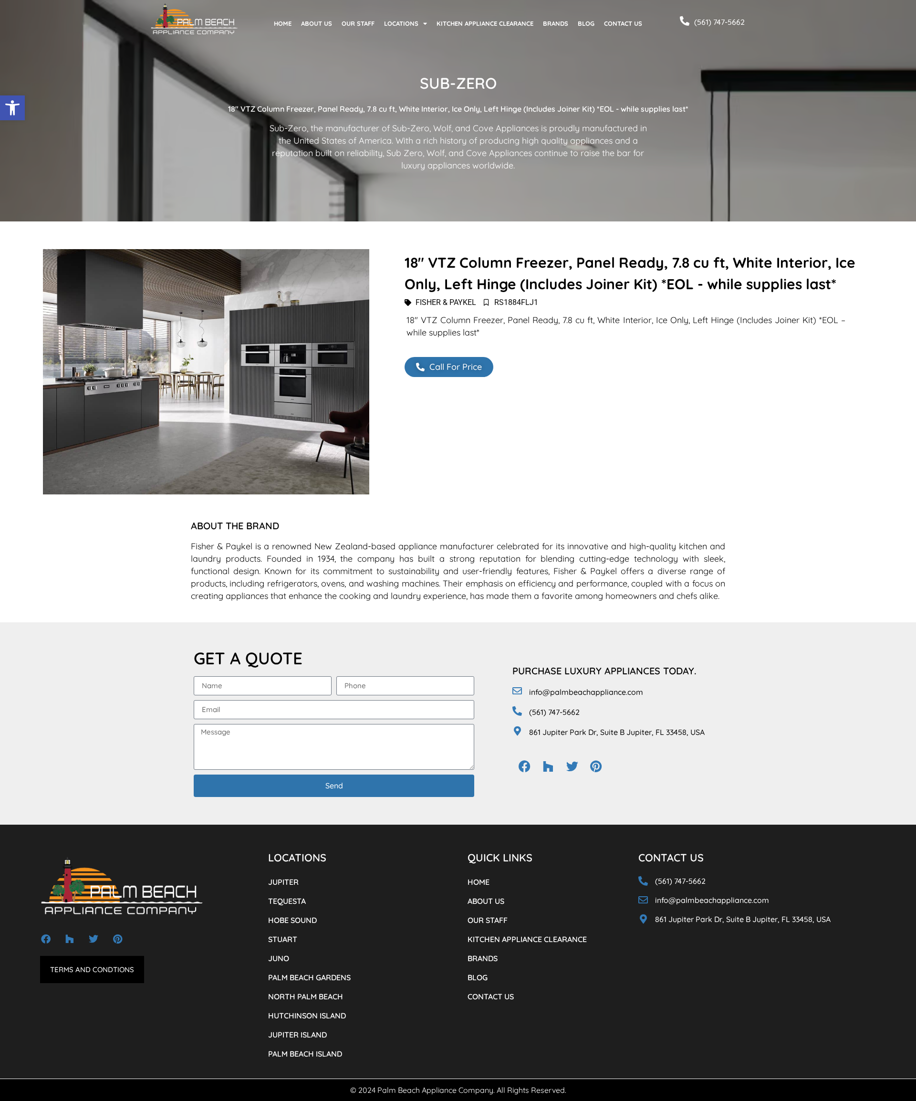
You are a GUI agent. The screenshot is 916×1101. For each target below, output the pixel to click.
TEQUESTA (287, 901)
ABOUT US (316, 23)
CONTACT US (623, 23)
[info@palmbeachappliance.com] (517, 691)
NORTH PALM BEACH (305, 996)
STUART (282, 939)
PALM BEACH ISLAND (305, 1054)
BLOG (586, 23)
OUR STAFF (358, 23)
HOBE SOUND (292, 920)
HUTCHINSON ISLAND (307, 1015)
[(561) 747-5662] (684, 21)
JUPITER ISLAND (297, 1034)
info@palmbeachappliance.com (586, 692)
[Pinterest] (596, 766)
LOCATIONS (401, 23)
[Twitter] (572, 766)
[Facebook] (524, 766)
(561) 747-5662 (719, 22)
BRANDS (555, 23)
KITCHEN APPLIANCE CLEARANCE (485, 23)
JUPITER (283, 882)
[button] (12, 107)
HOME (282, 23)
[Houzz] (548, 766)
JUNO (278, 958)
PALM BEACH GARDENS (309, 977)
